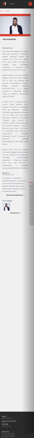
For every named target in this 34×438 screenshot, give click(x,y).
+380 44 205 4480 (9, 435)
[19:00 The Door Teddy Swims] (28, 213)
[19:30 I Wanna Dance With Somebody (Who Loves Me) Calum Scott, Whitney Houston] (28, 202)
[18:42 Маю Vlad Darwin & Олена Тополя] (28, 222)
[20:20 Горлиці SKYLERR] (28, 183)
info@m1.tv (4, 423)
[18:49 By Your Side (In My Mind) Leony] (28, 219)
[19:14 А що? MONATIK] (28, 209)
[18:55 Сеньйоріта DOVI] (28, 216)
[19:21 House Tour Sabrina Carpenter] (28, 206)
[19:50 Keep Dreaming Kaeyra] (28, 195)
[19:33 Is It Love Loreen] (28, 200)
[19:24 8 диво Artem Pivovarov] (28, 205)
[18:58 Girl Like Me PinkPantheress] (28, 215)
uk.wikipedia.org (8, 174)
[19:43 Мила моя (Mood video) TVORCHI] (28, 198)
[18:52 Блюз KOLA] (28, 217)
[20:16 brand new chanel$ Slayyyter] (28, 185)
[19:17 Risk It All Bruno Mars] (28, 207)
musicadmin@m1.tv (7, 426)
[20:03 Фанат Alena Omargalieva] (28, 189)
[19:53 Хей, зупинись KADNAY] (28, 193)
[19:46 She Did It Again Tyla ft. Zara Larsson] (28, 196)
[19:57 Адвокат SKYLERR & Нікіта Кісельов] (28, 192)
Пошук (12, 3)
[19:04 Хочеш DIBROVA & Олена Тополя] (28, 212)
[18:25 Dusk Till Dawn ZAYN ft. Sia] (28, 224)
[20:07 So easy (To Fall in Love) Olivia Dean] (28, 188)
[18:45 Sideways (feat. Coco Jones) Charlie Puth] (28, 220)
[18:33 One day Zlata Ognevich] (28, 223)
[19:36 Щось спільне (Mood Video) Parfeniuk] (28, 199)
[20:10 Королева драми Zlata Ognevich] (28, 186)
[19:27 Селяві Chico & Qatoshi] (28, 203)
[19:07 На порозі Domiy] (28, 210)
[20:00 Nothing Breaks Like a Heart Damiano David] (28, 190)
